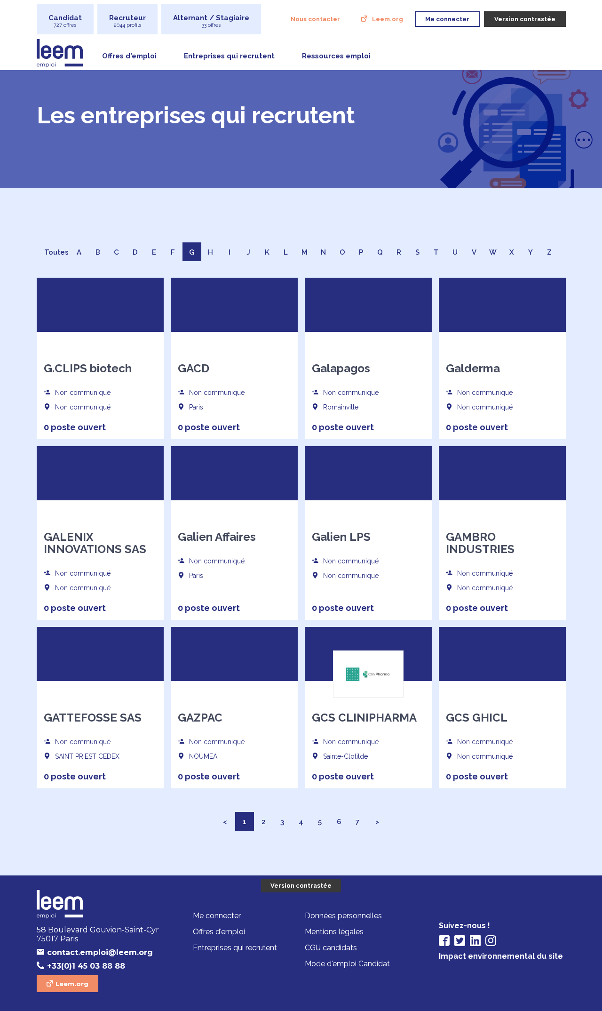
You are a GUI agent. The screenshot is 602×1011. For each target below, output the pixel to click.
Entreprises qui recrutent (229, 56)
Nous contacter (315, 19)
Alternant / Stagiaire (211, 21)
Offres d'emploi (129, 56)
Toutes (56, 252)
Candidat (65, 21)
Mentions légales (334, 931)
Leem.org (387, 19)
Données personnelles (343, 915)
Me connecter (217, 915)
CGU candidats (331, 947)
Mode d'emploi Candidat (347, 963)
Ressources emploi (336, 56)
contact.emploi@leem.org (100, 952)
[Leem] (100, 905)
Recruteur (127, 21)
